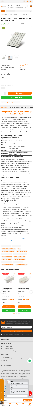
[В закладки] (14, 274)
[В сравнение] (14, 277)
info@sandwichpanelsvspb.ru (18, 7)
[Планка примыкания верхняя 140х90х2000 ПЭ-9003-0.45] (24, 280)
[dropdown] (2, 1)
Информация (5, 339)
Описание (4, 107)
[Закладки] (24, 1)
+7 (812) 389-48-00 (15, 5)
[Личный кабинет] (30, 1)
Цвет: (2, 77)
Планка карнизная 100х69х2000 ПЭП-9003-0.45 (7, 290)
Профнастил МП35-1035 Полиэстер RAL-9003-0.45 (16, 113)
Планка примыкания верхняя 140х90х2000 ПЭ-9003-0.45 (24, 290)
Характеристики (14, 107)
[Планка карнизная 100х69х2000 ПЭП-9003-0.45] (8, 280)
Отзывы (24, 107)
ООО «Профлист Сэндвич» (24, 64)
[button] (1, 292)
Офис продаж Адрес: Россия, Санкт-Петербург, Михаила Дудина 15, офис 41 (17, 359)
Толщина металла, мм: (7, 85)
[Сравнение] (27, 1)
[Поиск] (30, 11)
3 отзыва (10, 24)
